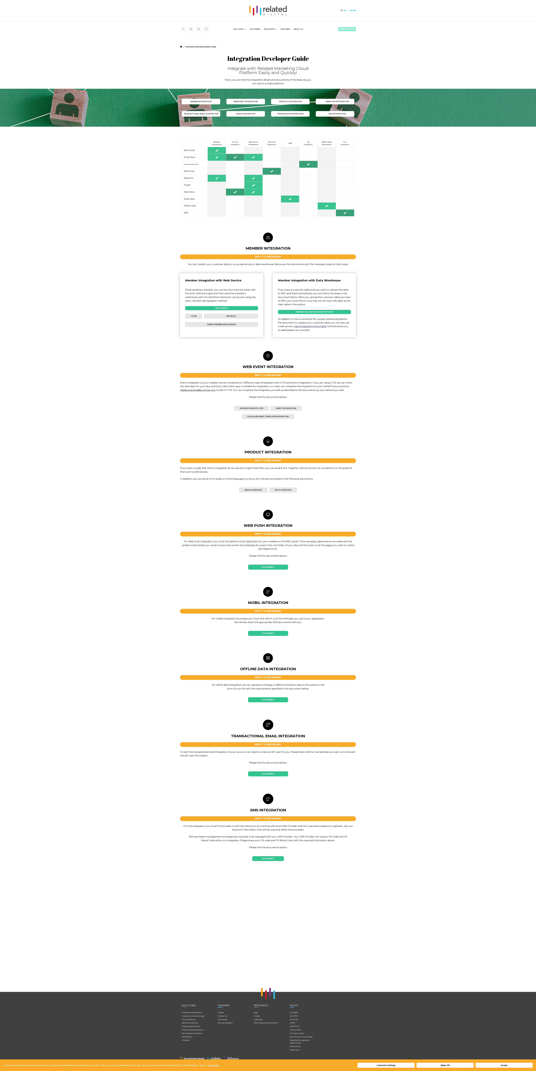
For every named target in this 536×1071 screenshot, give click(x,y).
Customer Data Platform (192, 1012)
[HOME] (181, 47)
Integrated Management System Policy (300, 1041)
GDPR (292, 1023)
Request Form (347, 29)
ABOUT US (298, 29)
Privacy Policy (295, 1030)
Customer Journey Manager (193, 1016)
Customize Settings (386, 1065)
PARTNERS (285, 29)
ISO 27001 (294, 1019)
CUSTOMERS (254, 29)
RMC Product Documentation (266, 1023)
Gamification (187, 1037)
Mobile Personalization (191, 1026)
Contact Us (222, 1016)
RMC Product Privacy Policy (301, 1037)
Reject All (445, 1065)
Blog (256, 1012)
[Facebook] (183, 29)
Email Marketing (188, 1019)
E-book (257, 1016)
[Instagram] (198, 29)
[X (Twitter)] (191, 29)
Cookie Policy (213, 1065)
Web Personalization (190, 1023)
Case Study (258, 1019)
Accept (504, 1065)
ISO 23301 (294, 1012)
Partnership (222, 1019)
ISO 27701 (294, 1016)
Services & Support (225, 1023)
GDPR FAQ (294, 1026)
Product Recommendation (192, 1030)
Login (352, 10)
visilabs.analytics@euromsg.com (198, 390)
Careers (221, 1012)
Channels (185, 1040)
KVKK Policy (295, 1050)
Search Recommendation (192, 1033)
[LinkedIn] (206, 29)
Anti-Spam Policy (297, 1033)
